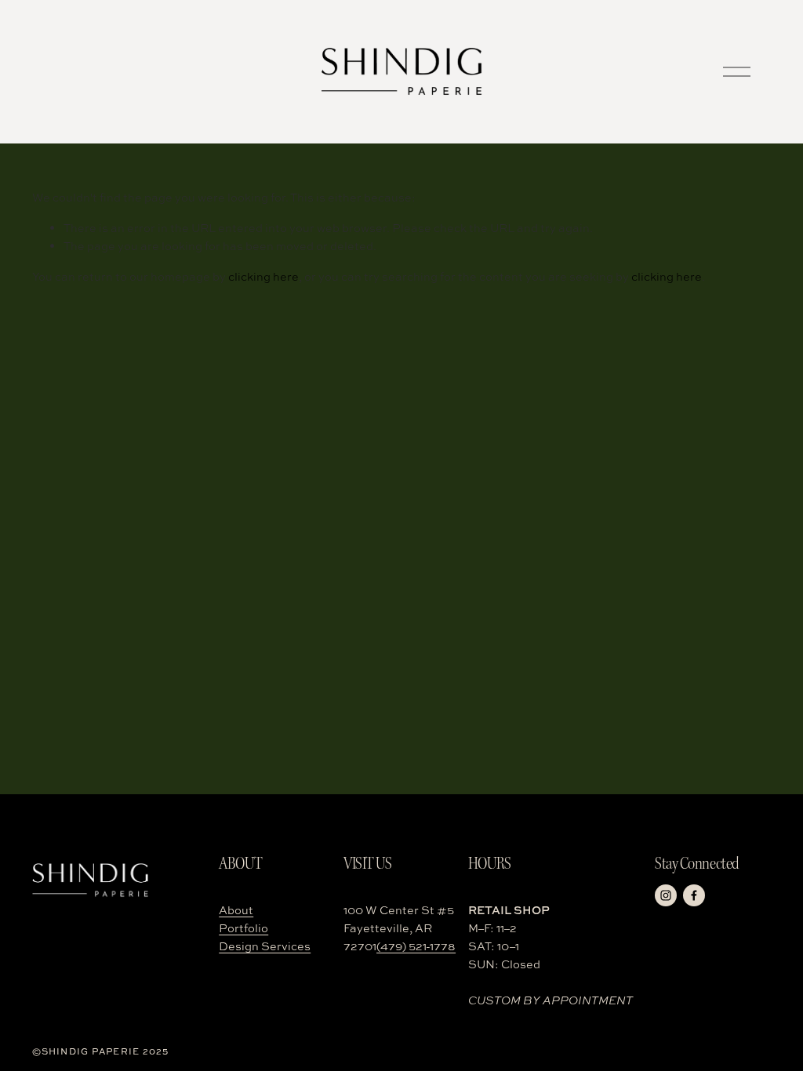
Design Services (265, 945)
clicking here (263, 276)
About (236, 909)
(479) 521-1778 (416, 945)
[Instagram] (666, 895)
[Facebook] (694, 895)
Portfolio (243, 927)
